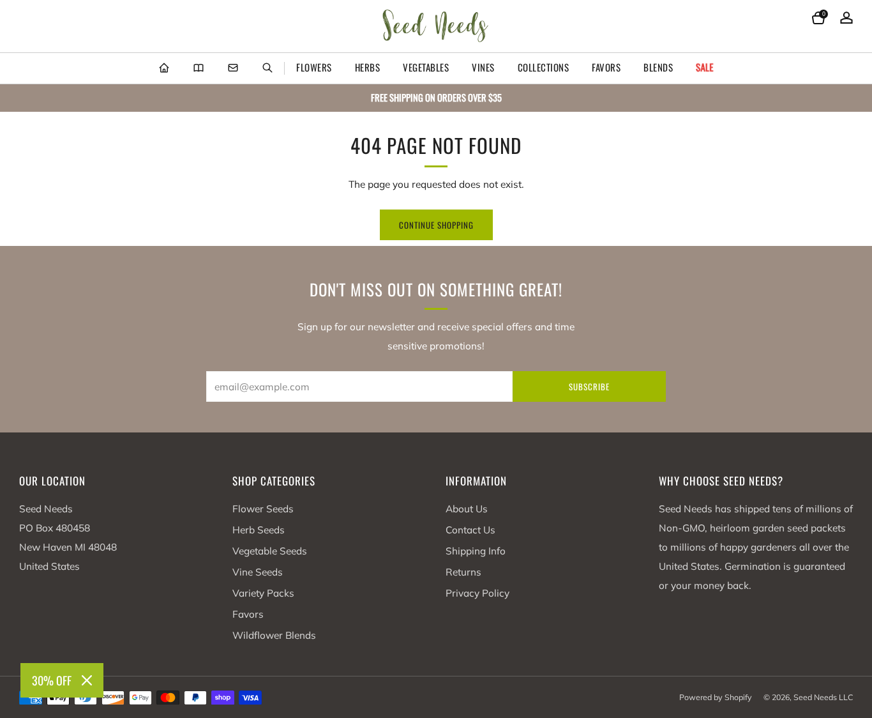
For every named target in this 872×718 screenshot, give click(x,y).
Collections (543, 67)
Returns (463, 572)
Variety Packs (263, 593)
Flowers (314, 67)
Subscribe (589, 386)
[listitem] (436, 98)
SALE (705, 67)
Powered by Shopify (715, 697)
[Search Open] (267, 68)
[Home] (164, 68)
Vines (483, 67)
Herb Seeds (258, 530)
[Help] (233, 68)
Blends (658, 67)
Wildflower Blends (274, 635)
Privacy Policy (477, 593)
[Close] (87, 680)
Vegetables (426, 67)
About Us (467, 509)
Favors (606, 67)
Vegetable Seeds (269, 551)
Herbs (367, 67)
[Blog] (198, 68)
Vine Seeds (257, 572)
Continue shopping (436, 224)
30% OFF (51, 680)
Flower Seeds (263, 509)
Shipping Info (476, 551)
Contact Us (470, 530)
